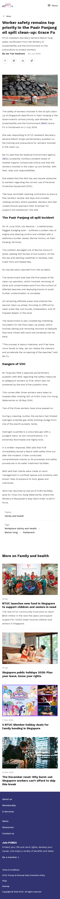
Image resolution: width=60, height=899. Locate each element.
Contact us (8, 833)
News (8, 16)
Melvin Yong (11, 532)
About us (7, 799)
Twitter (15, 61)
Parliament (29, 532)
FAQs (4, 881)
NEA (5, 158)
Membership (9, 805)
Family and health (14, 516)
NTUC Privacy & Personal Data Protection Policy (23, 875)
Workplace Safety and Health (21, 528)
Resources (8, 827)
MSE (44, 123)
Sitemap (5, 886)
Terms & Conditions (10, 870)
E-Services (8, 811)
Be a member (9, 857)
